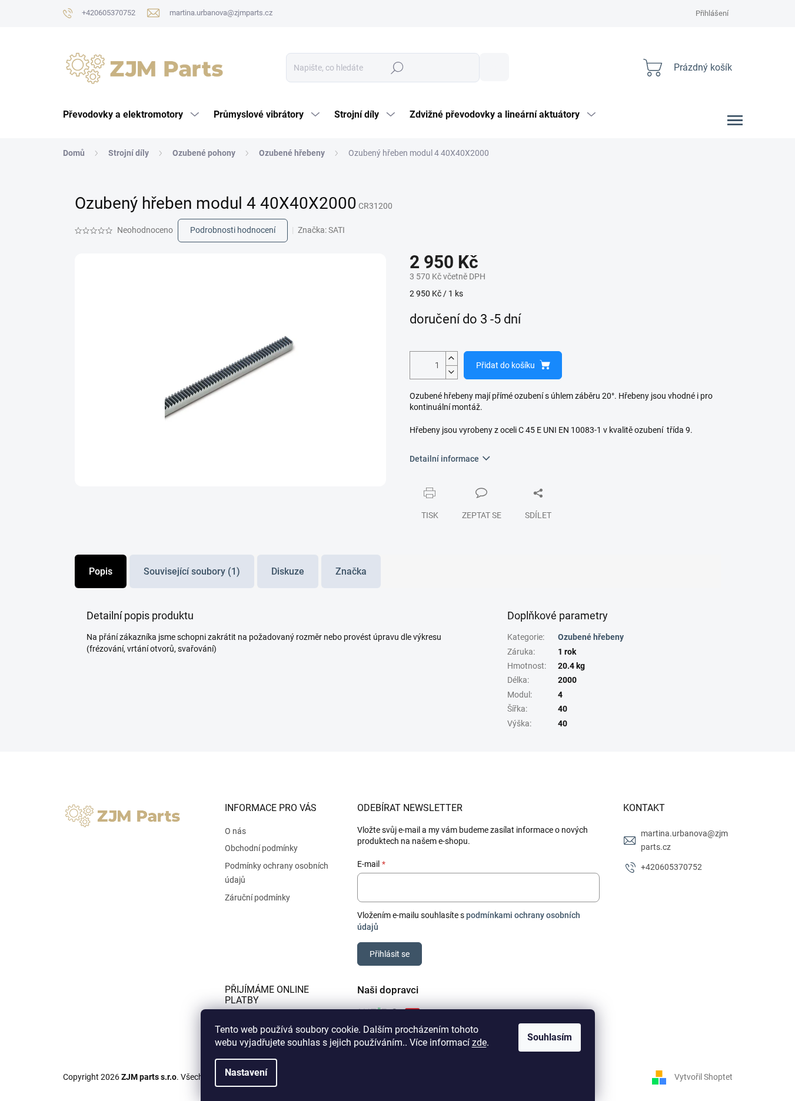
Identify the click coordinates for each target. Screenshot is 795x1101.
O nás (235, 831)
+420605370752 (671, 867)
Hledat (495, 67)
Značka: (321, 230)
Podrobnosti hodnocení (232, 230)
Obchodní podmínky (261, 848)
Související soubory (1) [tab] (192, 571)
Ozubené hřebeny (591, 637)
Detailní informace (444, 458)
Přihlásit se (390, 954)
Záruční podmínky (257, 897)
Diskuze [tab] (287, 571)
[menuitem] (132, 114)
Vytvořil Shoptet (703, 1077)
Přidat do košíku (505, 365)
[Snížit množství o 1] (451, 372)
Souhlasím (549, 1037)
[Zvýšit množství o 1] (451, 358)
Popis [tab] (100, 571)
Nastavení (246, 1072)
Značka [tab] (351, 571)
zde (479, 1042)
